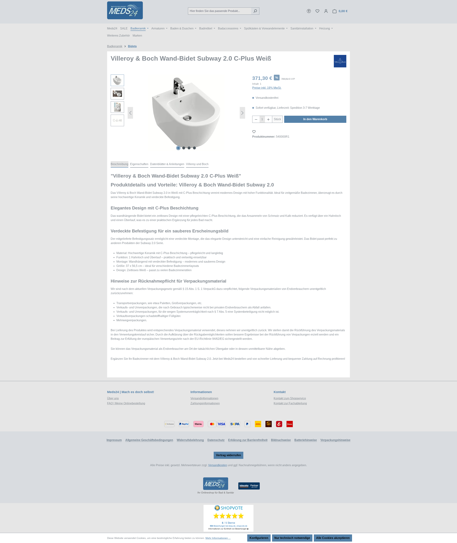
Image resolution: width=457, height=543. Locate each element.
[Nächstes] (242, 113)
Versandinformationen (204, 398)
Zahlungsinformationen (205, 403)
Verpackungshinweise (335, 440)
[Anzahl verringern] (256, 119)
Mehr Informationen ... (218, 538)
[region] (178, 113)
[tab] (119, 164)
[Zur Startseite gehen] (125, 10)
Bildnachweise (281, 440)
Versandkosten (217, 465)
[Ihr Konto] (326, 11)
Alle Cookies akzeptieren (333, 537)
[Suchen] (255, 11)
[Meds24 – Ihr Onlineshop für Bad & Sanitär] (215, 483)
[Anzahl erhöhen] (268, 119)
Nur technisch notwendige (292, 537)
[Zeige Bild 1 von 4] (178, 148)
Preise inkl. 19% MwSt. (266, 87)
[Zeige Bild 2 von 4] (183, 148)
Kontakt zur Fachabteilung (290, 403)
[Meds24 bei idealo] (249, 486)
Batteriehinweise (305, 440)
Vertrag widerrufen (228, 455)
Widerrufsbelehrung (190, 440)
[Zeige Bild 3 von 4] (189, 148)
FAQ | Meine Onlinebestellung (126, 403)
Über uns (113, 398)
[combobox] (219, 11)
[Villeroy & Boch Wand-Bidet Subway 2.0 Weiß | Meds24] (186, 113)
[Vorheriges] (130, 113)
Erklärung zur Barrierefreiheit (247, 440)
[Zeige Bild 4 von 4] (194, 148)
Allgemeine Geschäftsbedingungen (149, 440)
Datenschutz (216, 440)
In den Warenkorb (315, 119)
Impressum (114, 440)
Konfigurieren (259, 537)
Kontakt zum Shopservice (290, 398)
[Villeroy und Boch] (340, 61)
